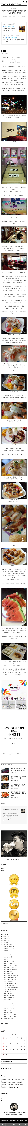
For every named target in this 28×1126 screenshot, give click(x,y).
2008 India (8, 993)
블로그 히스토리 (7, 1018)
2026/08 (14, 1034)
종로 (19, 1079)
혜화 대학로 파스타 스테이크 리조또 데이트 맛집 (14, 40)
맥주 (12, 1084)
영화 (16, 1079)
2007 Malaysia (9, 999)
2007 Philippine (9, 1005)
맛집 (23, 1082)
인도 (23, 1079)
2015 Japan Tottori (10, 963)
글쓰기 (3, 870)
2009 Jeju (7, 991)
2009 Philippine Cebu (10, 989)
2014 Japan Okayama (10, 965)
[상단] (25, 1124)
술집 (18, 1087)
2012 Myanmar (9, 973)
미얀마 (21, 1084)
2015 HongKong (9, 961)
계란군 (7, 1087)
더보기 (24, 1076)
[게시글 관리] (8, 754)
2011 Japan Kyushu (10, 985)
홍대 (9, 1084)
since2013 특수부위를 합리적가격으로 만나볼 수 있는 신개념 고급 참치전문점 (9, 29)
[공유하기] (6, 754)
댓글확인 (22, 16)
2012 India (8, 971)
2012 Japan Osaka (10, 979)
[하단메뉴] (19, 1124)
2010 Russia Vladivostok (11, 987)
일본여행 (4, 1079)
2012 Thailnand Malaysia (11, 975)
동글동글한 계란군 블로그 (12, 4)
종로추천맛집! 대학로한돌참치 (9, 26)
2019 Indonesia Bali (9, 952)
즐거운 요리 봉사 (7, 944)
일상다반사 (6, 938)
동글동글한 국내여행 (8, 948)
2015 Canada (8, 959)
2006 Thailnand (9, 1009)
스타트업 (5, 936)
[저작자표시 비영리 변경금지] (18, 754)
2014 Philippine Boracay (11, 969)
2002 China (8, 1012)
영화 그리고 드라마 (8, 946)
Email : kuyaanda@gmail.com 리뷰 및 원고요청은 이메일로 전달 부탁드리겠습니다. (10, 815)
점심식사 (19, 1082)
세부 (9, 1079)
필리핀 (9, 1082)
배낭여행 (17, 1084)
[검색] (8, 1124)
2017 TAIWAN (8, 956)
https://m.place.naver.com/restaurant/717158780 (12, 35)
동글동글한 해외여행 (9, 950)
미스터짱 (24, 1120)
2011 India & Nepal (10, 983)
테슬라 (5, 934)
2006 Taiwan (8, 1007)
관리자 (3, 868)
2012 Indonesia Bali (10, 977)
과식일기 (14, 8)
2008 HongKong (9, 995)
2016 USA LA (8, 958)
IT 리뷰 (5, 942)
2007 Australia (8, 1003)
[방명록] (14, 1124)
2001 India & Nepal (10, 1014)
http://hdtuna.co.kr (7, 24)
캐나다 (13, 1082)
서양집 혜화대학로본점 (10, 38)
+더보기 (25, 765)
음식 (12, 1079)
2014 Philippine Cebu (10, 967)
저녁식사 (4, 1084)
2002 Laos (7, 1010)
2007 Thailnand (9, 1001)
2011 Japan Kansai (10, 1016)
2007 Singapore (9, 997)
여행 (3, 1087)
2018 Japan (8, 954)
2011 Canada (8, 981)
